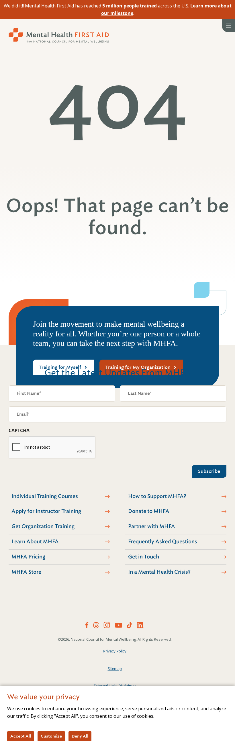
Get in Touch (143, 556)
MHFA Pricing (28, 556)
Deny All (80, 736)
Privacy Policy (114, 651)
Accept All (20, 736)
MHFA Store (26, 571)
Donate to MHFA (148, 511)
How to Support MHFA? (157, 496)
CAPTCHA (19, 430)
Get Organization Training (43, 526)
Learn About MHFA (35, 541)
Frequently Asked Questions (162, 541)
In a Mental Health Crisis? (159, 571)
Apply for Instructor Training (46, 511)
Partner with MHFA (151, 526)
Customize (51, 736)
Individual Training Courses (44, 496)
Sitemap (115, 668)
